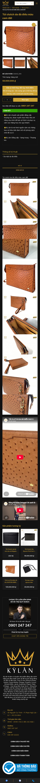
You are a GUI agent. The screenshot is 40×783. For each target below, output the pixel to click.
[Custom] (7, 780)
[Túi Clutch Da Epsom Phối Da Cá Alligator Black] (29, 537)
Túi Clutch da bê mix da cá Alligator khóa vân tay (11, 551)
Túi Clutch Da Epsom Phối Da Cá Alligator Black (29, 551)
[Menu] (37, 3)
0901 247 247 (27, 106)
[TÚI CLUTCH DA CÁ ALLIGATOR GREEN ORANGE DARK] (10, 568)
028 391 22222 (13, 735)
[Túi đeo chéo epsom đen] (29, 568)
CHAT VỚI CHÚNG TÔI (20, 636)
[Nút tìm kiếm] (32, 3)
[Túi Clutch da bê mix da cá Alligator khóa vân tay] (10, 537)
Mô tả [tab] (20, 165)
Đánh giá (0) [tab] (20, 170)
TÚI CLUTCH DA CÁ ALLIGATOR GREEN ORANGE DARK (11, 582)
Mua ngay (25, 100)
